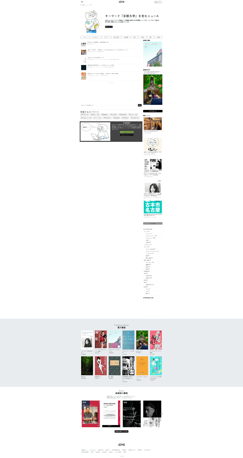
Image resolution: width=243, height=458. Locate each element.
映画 (147, 256)
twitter (92, 452)
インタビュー (95, 37)
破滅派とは (84, 450)
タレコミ (122, 132)
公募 (147, 240)
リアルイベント (150, 238)
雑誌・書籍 (149, 258)
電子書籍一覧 (153, 111)
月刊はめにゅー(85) (86, 118)
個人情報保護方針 (116, 450)
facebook (98, 452)
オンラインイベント (151, 236)
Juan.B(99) (114, 114)
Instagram (104, 452)
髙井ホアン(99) (95, 114)
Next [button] (161, 90)
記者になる (127, 132)
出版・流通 (116, 37)
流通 (147, 269)
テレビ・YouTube (150, 249)
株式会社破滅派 (85, 452)
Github (124, 452)
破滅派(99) (105, 114)
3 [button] (148, 107)
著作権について (132, 450)
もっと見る (152, 223)
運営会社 (140, 450)
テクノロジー (149, 262)
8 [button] (157, 107)
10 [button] (161, 107)
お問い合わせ (147, 450)
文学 (135, 37)
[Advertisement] (111, 92)
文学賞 (142, 37)
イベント (85, 37)
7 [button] (155, 107)
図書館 (148, 264)
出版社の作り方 (150, 284)
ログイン (160, 2)
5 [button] (151, 107)
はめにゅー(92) (133, 114)
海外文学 (148, 278)
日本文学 (148, 275)
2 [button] (146, 107)
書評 (147, 293)
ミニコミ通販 (118, 452)
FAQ (132, 132)
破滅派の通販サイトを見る (121, 431)
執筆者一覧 (100, 450)
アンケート (149, 233)
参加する (108, 450)
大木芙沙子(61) (135, 118)
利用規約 (124, 450)
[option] (153, 89)
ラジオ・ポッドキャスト (152, 251)
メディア (106, 37)
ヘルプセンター (92, 450)
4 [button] (149, 107)
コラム (148, 289)
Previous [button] (144, 90)
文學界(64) (125, 118)
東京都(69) (117, 118)
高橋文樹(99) (123, 114)
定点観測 (126, 37)
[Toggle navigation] (82, 2)
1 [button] (144, 107)
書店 (147, 267)
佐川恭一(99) (85, 114)
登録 (156, 2)
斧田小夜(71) (108, 118)
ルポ (147, 291)
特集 (151, 37)
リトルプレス (149, 253)
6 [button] (153, 107)
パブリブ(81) (98, 118)
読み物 (158, 37)
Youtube (111, 452)
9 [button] (159, 107)
